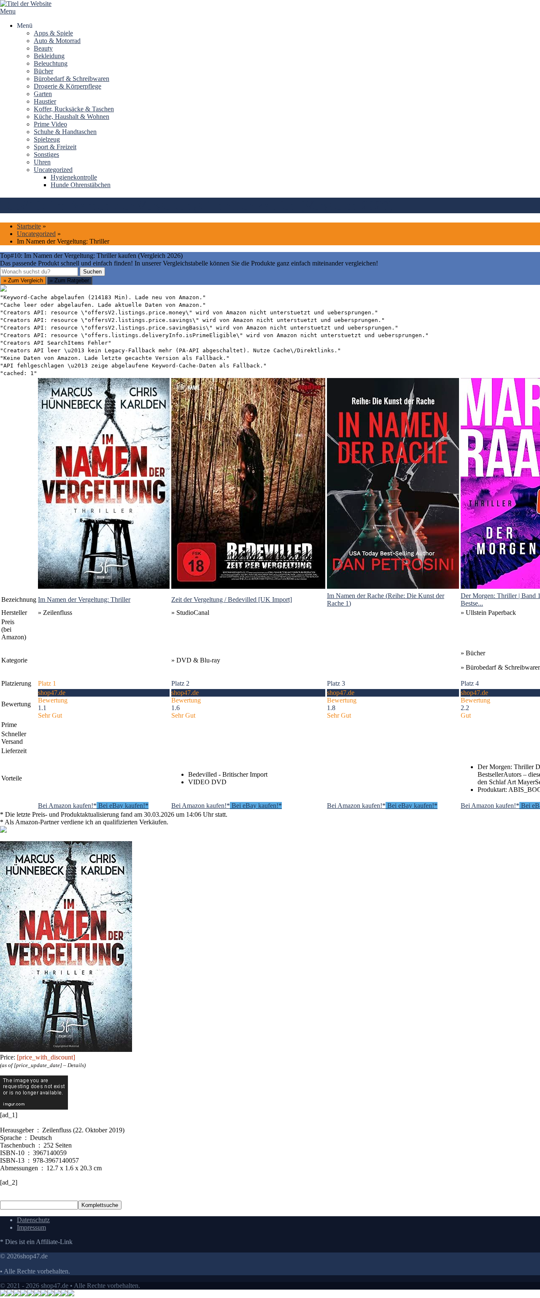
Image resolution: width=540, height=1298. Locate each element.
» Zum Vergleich (23, 280)
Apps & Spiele (53, 33)
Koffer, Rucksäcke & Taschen (74, 109)
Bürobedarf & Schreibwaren (71, 78)
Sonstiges (46, 154)
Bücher (43, 71)
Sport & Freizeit (55, 146)
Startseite (29, 226)
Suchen (92, 271)
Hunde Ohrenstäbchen (81, 184)
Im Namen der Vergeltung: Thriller (84, 599)
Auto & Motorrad (57, 40)
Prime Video (50, 124)
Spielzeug (47, 139)
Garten (43, 93)
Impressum (31, 1227)
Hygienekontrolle (74, 177)
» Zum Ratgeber (69, 280)
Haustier (45, 101)
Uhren (42, 162)
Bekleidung (49, 55)
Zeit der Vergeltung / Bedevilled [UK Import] (231, 599)
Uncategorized (53, 169)
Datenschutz (33, 1219)
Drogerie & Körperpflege (67, 86)
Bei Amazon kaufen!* (67, 805)
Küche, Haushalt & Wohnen (71, 116)
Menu (8, 11)
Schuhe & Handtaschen (65, 131)
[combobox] (39, 271)
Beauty (43, 48)
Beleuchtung (51, 63)
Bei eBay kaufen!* (122, 805)
